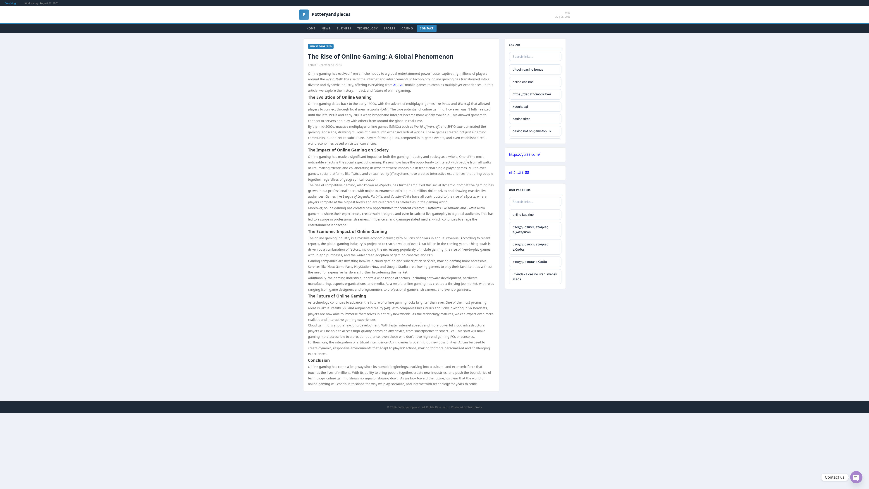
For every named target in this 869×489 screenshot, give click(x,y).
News (326, 28)
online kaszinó (523, 214)
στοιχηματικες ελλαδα (530, 262)
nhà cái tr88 (519, 172)
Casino (407, 28)
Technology (367, 28)
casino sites (521, 119)
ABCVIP (398, 85)
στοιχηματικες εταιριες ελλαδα (530, 246)
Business (344, 28)
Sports (389, 28)
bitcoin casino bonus (528, 69)
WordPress (475, 407)
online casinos (523, 82)
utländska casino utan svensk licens (535, 276)
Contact (427, 28)
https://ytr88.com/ (524, 154)
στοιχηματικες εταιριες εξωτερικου (530, 229)
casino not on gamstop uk (532, 131)
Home (310, 28)
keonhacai (520, 106)
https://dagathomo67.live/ (532, 94)
